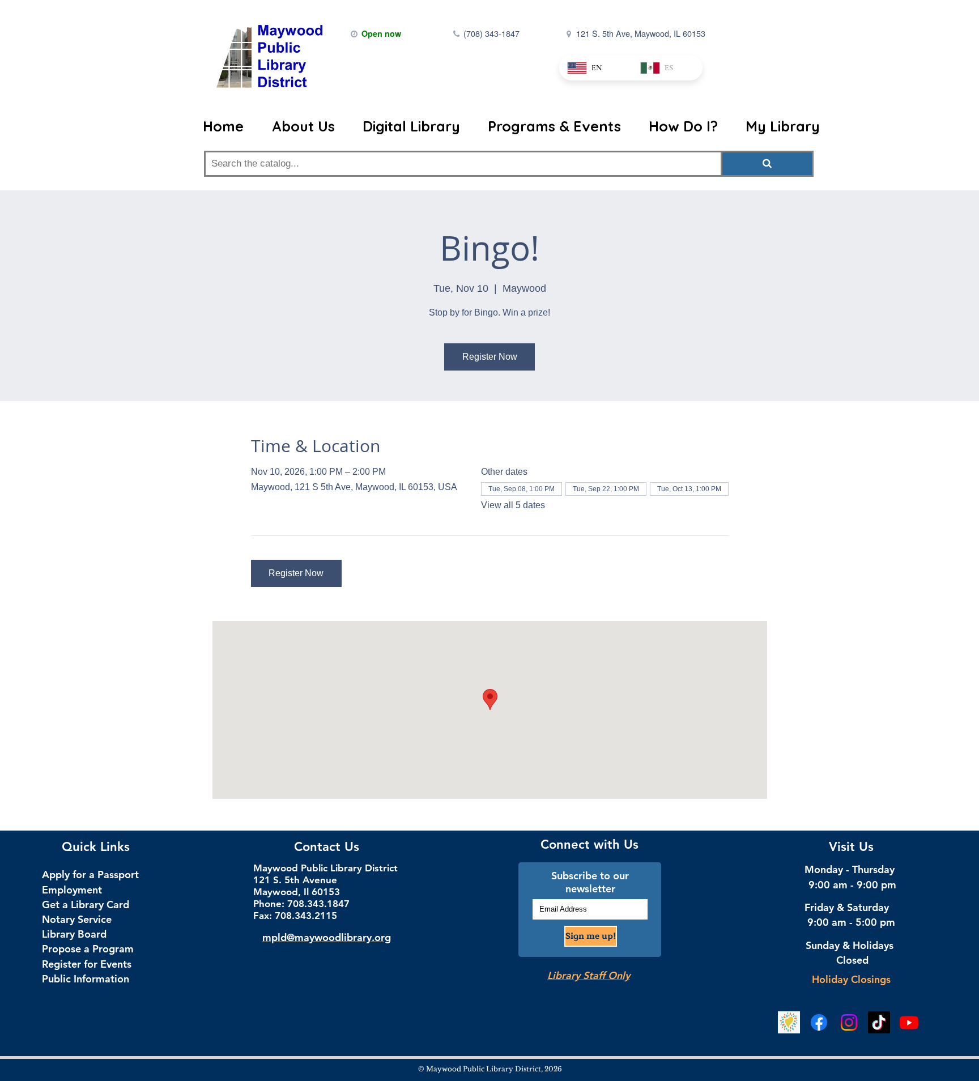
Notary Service (77, 919)
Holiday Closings (851, 979)
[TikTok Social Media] (879, 1022)
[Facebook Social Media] (819, 1022)
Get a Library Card (85, 904)
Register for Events (86, 964)
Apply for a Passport (90, 874)
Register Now (489, 356)
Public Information (85, 978)
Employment (72, 889)
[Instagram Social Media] (849, 1022)
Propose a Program (88, 948)
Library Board (74, 933)
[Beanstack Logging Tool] (789, 1022)
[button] (303, 126)
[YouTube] (909, 1022)
